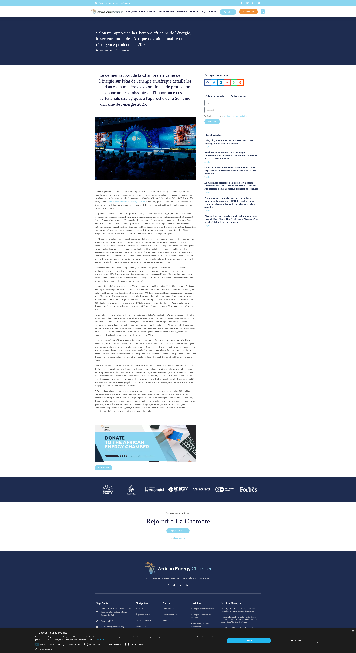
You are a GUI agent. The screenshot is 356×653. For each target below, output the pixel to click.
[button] (264, 11)
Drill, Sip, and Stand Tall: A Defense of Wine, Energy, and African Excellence (229, 142)
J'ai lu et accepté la (227, 116)
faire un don (179, 538)
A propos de (128, 11)
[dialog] (178, 640)
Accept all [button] (248, 640)
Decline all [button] (295, 640)
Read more (99, 639)
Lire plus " (207, 147)
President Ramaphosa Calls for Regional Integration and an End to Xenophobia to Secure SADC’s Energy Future (230, 155)
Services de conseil (167, 11)
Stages (211, 11)
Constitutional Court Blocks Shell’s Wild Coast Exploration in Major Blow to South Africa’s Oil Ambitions (230, 170)
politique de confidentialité (235, 116)
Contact (219, 11)
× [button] (353, 631)
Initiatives (198, 11)
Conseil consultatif (148, 11)
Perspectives (183, 11)
